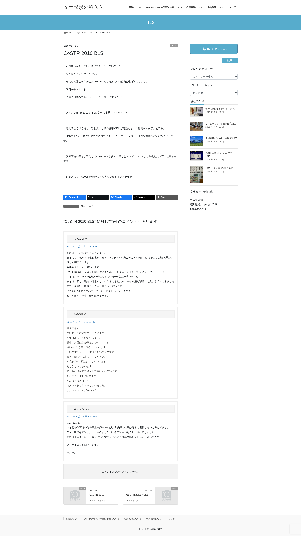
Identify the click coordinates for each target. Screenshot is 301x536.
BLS (174, 45)
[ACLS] (166, 494)
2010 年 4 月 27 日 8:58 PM (82, 416)
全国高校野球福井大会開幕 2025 (221, 138)
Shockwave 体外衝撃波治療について (102, 518)
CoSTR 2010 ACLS (137, 495)
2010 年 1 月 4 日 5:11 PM (81, 322)
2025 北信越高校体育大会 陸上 (220, 168)
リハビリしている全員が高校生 (220, 123)
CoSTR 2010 (96, 495)
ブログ (90, 206)
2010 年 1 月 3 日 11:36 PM (82, 246)
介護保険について (133, 518)
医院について (72, 518)
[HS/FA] (75, 494)
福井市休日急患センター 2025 (220, 109)
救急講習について (155, 518)
